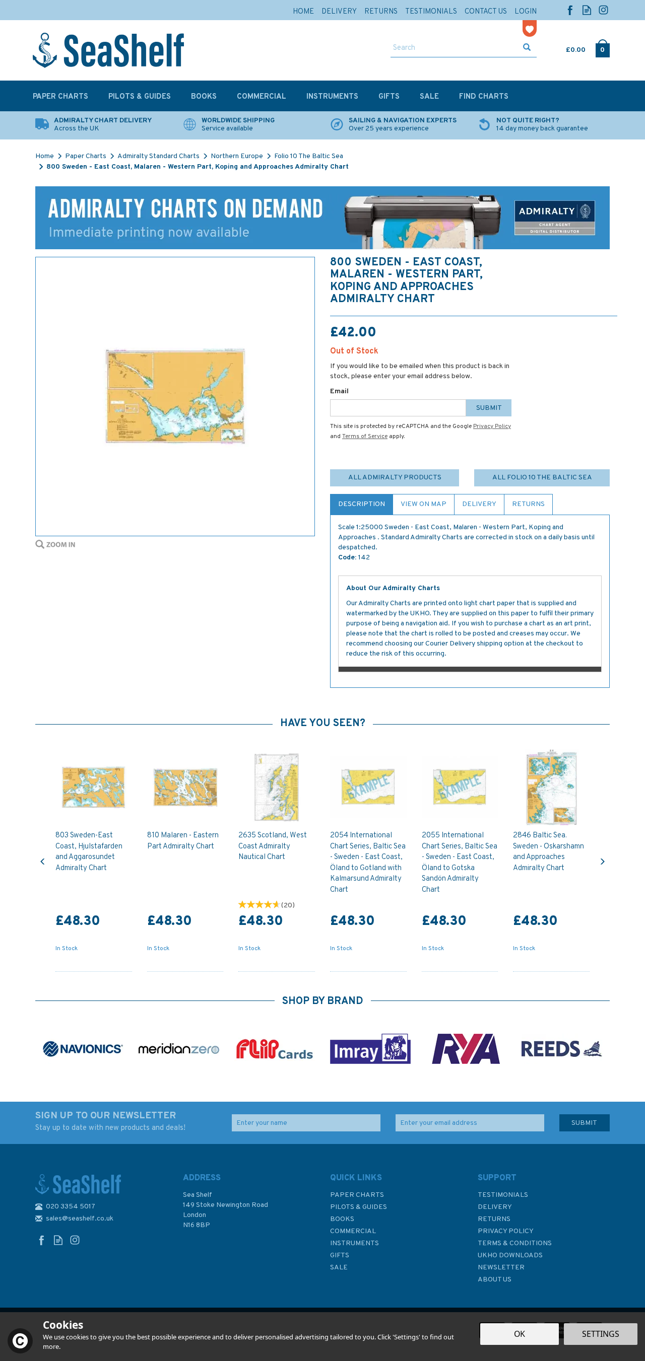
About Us (494, 1279)
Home (303, 12)
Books (342, 1219)
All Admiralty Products (394, 477)
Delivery (479, 504)
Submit (489, 408)
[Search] (527, 48)
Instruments (354, 1243)
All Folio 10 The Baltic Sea (542, 477)
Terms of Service (365, 437)
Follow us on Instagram (603, 10)
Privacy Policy (492, 426)
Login (525, 12)
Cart (567, 47)
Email (339, 391)
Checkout (602, 47)
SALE (339, 1267)
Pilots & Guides (358, 1207)
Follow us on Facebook (570, 10)
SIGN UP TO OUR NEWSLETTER (110, 1121)
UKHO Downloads (510, 1255)
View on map (423, 504)
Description (361, 504)
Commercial (353, 1231)
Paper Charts (357, 1195)
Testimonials (503, 1195)
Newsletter (501, 1267)
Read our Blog (586, 10)
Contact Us (486, 12)
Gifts (339, 1255)
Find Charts (483, 97)
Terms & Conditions (515, 1243)
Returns (528, 504)
